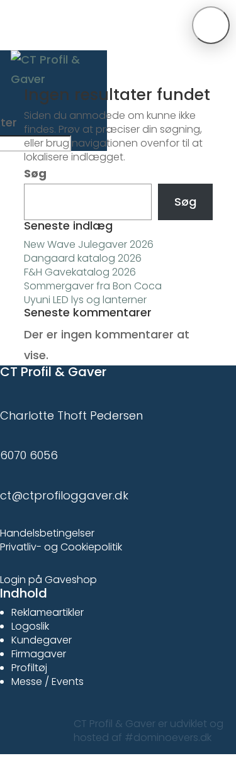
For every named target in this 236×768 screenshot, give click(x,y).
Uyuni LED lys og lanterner (85, 299)
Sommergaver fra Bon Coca (93, 286)
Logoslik (30, 626)
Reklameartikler (47, 612)
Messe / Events (47, 681)
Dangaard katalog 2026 (83, 258)
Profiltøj (29, 667)
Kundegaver (41, 640)
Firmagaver (38, 654)
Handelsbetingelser (47, 533)
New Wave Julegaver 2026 (89, 244)
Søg (35, 173)
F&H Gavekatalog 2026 (80, 272)
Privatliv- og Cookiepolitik (61, 547)
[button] (211, 25)
